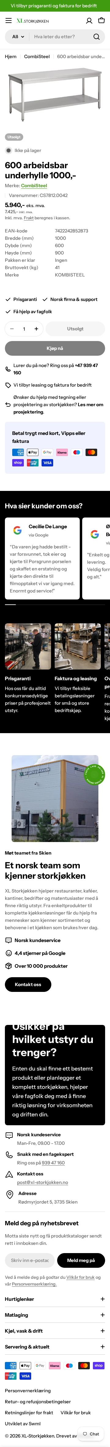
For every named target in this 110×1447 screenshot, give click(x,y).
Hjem (10, 56)
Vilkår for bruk (80, 1277)
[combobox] (55, 36)
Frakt (29, 217)
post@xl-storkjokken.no (42, 1182)
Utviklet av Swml (23, 1424)
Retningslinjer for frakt (29, 1412)
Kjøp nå (55, 348)
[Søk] (96, 36)
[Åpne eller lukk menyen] (8, 20)
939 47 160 (53, 1163)
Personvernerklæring (28, 1390)
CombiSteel (37, 56)
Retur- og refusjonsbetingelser (38, 1401)
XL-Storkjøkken (37, 1436)
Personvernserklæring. (34, 1284)
